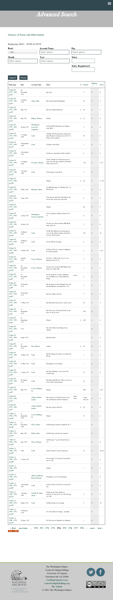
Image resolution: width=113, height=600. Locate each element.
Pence (102, 85)
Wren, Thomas (36, 442)
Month (11, 57)
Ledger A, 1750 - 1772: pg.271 (13, 494)
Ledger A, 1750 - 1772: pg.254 (13, 441)
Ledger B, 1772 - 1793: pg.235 (13, 172)
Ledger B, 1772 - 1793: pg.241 (13, 215)
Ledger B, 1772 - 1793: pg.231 (13, 135)
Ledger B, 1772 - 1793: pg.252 (13, 259)
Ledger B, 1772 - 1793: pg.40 (13, 276)
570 (36, 527)
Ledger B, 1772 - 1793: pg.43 (13, 328)
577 (76, 527)
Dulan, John (35, 433)
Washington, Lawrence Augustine (35, 127)
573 (53, 527)
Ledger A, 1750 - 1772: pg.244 (13, 424)
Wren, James (35, 424)
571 (41, 527)
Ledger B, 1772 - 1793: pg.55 (13, 381)
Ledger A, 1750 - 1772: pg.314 (13, 502)
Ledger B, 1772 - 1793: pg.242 (13, 233)
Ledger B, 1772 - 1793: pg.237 (13, 189)
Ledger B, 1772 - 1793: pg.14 (13, 92)
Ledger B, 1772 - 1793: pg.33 (13, 118)
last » (100, 527)
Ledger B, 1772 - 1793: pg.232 (13, 153)
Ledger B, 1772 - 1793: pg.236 (13, 180)
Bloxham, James (36, 189)
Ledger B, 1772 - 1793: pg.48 (13, 337)
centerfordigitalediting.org (57, 583)
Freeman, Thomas (37, 162)
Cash (33, 136)
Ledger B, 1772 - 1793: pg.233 (13, 162)
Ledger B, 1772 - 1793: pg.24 (13, 100)
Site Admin (57, 586)
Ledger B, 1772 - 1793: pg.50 (13, 354)
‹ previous (23, 527)
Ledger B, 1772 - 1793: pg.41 (13, 311)
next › (93, 527)
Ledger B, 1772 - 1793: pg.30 (13, 109)
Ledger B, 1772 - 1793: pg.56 (13, 389)
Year (42, 57)
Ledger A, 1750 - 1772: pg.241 (13, 415)
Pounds (85, 85)
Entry (74, 57)
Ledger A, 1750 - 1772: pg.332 (13, 511)
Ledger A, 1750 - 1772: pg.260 (13, 459)
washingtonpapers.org (57, 579)
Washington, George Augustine (37, 215)
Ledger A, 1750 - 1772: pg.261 (13, 476)
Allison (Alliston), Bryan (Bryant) (37, 476)
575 (64, 527)
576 (70, 527)
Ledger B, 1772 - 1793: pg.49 (13, 346)
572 (47, 527)
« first (13, 527)
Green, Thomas (36, 259)
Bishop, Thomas (36, 118)
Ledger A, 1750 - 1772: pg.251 (13, 433)
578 (82, 527)
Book (10, 48)
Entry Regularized (81, 65)
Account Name (47, 48)
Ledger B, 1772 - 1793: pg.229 (13, 127)
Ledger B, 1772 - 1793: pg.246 (13, 250)
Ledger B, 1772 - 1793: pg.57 (13, 398)
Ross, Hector (35, 346)
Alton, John (35, 101)
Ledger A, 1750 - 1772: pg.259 (13, 450)
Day (73, 48)
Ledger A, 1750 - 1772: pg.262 (13, 485)
